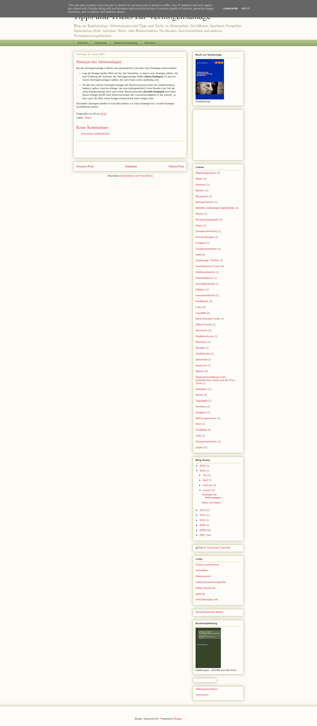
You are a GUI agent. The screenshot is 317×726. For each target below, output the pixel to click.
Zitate (199, 447)
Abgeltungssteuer (206, 172)
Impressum (101, 42)
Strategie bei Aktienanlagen (211, 496)
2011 (203, 520)
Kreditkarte (202, 301)
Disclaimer (150, 42)
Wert (198, 423)
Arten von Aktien (211, 502)
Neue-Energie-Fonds (208, 318)
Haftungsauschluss (207, 688)
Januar (207, 490)
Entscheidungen (205, 237)
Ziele (198, 435)
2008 (203, 530)
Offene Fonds (204, 324)
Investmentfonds (205, 295)
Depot (199, 225)
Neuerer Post (85, 166)
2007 (203, 535)
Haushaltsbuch (204, 277)
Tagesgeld (201, 400)
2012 (203, 515)
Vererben (201, 406)
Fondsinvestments (206, 248)
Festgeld (201, 242)
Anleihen (201, 184)
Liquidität (201, 312)
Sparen (200, 371)
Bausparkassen (205, 201)
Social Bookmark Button (209, 611)
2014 (203, 470)
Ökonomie (201, 330)
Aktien (88, 117)
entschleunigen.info (207, 599)
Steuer (199, 394)
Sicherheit (201, 359)
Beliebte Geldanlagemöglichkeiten (215, 207)
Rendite (200, 347)
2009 (203, 525)
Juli (205, 475)
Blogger (178, 718)
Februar (208, 485)
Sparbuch (201, 365)
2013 (203, 510)
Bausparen (202, 196)
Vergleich (201, 412)
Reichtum (201, 341)
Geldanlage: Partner (207, 260)
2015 (203, 465)
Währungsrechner (206, 418)
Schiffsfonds (203, 353)
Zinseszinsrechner (206, 441)
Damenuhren (203, 576)
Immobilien (202, 570)
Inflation (200, 289)
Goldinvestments (205, 272)
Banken (200, 190)
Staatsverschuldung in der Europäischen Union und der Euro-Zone (216, 380)
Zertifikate (201, 429)
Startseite (82, 42)
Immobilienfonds (205, 283)
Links (199, 307)
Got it (246, 8)
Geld (198, 254)
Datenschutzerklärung (125, 42)
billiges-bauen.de (205, 587)
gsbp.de (200, 593)
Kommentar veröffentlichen (95, 133)
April (206, 480)
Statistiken (201, 389)
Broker (199, 213)
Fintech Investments (207, 564)
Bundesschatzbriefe (207, 219)
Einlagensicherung (206, 231)
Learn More (230, 8)
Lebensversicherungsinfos (211, 582)
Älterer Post (176, 166)
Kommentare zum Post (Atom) (136, 175)
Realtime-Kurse (205, 336)
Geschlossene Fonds (208, 266)
